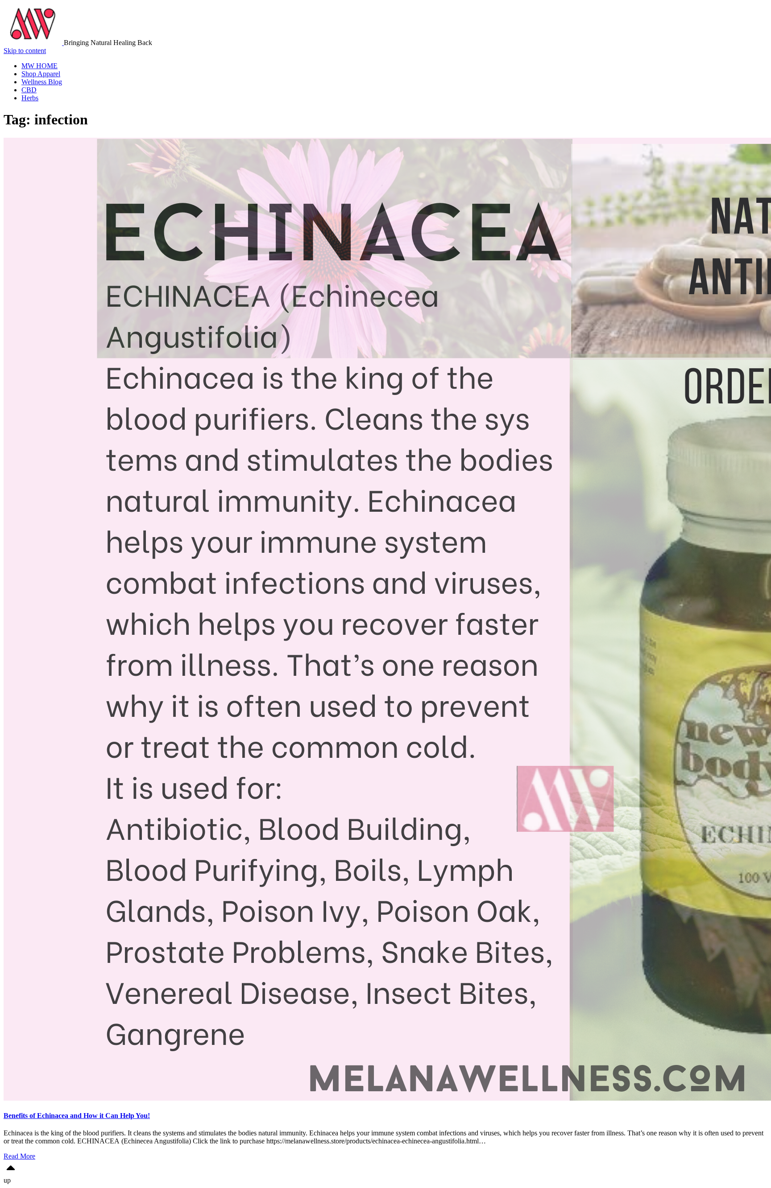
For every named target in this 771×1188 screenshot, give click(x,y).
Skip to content (25, 50)
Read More (19, 1156)
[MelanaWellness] (34, 42)
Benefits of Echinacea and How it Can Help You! (77, 1115)
